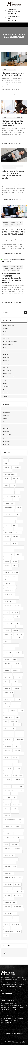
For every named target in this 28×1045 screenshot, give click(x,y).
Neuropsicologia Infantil (8, 377)
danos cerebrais (8, 550)
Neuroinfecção (6, 364)
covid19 (21, 539)
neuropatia (7, 779)
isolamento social (9, 717)
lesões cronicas (8, 724)
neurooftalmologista (17, 775)
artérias (13, 485)
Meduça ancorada (9, 735)
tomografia (7, 895)
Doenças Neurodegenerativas (10, 341)
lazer (17, 717)
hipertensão (7, 706)
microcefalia (7, 750)
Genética (5, 351)
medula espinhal (19, 739)
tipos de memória (18, 891)
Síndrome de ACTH (9, 855)
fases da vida (15, 670)
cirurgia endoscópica (9, 521)
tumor (6, 924)
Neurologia (5, 367)
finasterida (7, 684)
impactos (7, 714)
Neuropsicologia (7, 374)
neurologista (7, 772)
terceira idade (8, 891)
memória (17, 743)
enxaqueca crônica (17, 637)
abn (6, 460)
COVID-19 (14, 539)
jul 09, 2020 (18, 143)
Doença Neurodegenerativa (11, 579)
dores (6, 612)
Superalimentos (8, 880)
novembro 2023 (7, 435)
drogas (17, 616)
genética (7, 703)
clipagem (20, 521)
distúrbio (7, 576)
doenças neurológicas (9, 601)
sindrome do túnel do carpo (11, 859)
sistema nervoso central (10, 877)
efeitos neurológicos (9, 626)
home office (12, 710)
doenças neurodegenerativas (11, 597)
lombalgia (18, 724)
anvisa (6, 485)
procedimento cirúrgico (10, 819)
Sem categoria (15, 226)
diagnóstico (7, 568)
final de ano (14, 681)
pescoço (7, 808)
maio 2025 (5, 422)
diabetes (15, 565)
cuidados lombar (8, 547)
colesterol (7, 525)
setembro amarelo (17, 851)
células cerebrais (8, 510)
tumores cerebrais (9, 931)
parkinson (7, 801)
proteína (20, 819)
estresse (7, 659)
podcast (6, 811)
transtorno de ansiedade (10, 902)
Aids (16, 463)
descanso (7, 565)
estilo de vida (8, 655)
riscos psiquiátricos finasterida (11, 840)
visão (6, 935)
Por (8, 95)
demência (18, 554)
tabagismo (18, 880)
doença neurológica (9, 583)
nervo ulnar (14, 761)
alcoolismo (7, 467)
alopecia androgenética (10, 474)
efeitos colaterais (8, 619)
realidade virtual (8, 833)
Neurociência (8, 764)
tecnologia (17, 884)
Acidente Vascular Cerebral (9, 325)
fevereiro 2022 (6, 441)
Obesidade (7, 786)
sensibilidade (17, 848)
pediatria (7, 804)
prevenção (7, 815)
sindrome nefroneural (9, 862)
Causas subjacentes (9, 507)
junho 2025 (5, 419)
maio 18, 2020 (18, 254)
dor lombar (17, 605)
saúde (6, 844)
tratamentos (19, 909)
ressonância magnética (18, 837)
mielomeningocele (9, 753)
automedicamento (9, 492)
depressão (7, 558)
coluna (14, 525)
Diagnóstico (6, 338)
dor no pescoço (18, 608)
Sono (4, 390)
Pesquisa (5, 380)
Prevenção (12, 69)
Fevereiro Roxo (8, 677)
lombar (6, 728)
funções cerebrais (9, 699)
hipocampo (16, 706)
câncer (15, 500)
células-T (18, 510)
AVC (17, 492)
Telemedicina (6, 393)
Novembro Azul (19, 782)
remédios (7, 837)
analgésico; (15, 478)
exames (17, 663)
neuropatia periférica (18, 779)
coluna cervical (8, 529)
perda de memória (16, 804)
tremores (7, 920)
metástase (17, 746)
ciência (6, 518)
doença (14, 576)
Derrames (5, 335)
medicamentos (19, 732)
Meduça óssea (20, 735)
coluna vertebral (8, 532)
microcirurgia (17, 750)
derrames (15, 561)
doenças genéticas (9, 594)
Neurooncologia (7, 370)
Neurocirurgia (6, 226)
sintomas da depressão (18, 869)
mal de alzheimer (8, 732)
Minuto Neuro (6, 357)
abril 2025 (5, 425)
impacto (21, 710)
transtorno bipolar (9, 899)
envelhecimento (19, 634)
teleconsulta (7, 888)
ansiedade (19, 481)
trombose (15, 920)
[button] (19, 1042)
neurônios (7, 775)
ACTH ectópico (8, 463)
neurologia (17, 768)
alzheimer (7, 478)
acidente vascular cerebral (16, 460)
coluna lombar (18, 529)
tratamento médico (9, 909)
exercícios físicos (16, 666)
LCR (6, 721)
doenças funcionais (9, 590)
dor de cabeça (8, 605)
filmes (6, 681)
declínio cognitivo (8, 554)
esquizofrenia (18, 652)
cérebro (16, 514)
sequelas (7, 851)
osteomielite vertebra (9, 790)
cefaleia (19, 507)
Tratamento (6, 396)
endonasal (15, 630)
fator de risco (8, 674)
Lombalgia (5, 69)
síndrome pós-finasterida (10, 866)
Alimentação (16, 467)
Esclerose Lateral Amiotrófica (11, 645)
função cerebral (8, 695)
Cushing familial (19, 547)
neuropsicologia (8, 782)
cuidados (14, 543)
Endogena (7, 630)
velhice (18, 931)
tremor (15, 917)
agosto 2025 (6, 415)
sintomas (7, 869)
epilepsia (7, 641)
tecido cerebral (8, 884)
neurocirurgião (8, 768)
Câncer (4, 332)
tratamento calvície (17, 906)
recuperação (18, 833)
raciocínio (7, 830)
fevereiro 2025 (6, 432)
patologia (15, 801)
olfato (15, 786)
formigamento (17, 688)
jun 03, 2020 (18, 199)
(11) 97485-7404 (12, 20)
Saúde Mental (14, 844)
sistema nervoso (8, 873)
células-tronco (8, 514)
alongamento (8, 470)
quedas (17, 826)
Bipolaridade (7, 500)
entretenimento (8, 634)
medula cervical (8, 739)
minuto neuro (20, 753)
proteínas (7, 822)
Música (6, 761)
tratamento (7, 906)
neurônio (16, 772)
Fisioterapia (6, 348)
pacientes (20, 790)
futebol (18, 699)
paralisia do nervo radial (10, 797)
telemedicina (17, 888)
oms (21, 786)
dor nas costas (8, 608)
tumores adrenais (16, 928)
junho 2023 (5, 438)
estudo (14, 659)
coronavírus (15, 536)
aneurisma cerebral (9, 481)
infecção (14, 714)
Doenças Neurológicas (8, 345)
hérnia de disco (16, 703)
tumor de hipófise (15, 924)
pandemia (14, 793)
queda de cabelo (8, 826)
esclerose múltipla (9, 648)
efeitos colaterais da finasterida (11, 623)
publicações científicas (17, 822)
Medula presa (8, 743)
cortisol (6, 539)
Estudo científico (8, 663)
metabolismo (8, 746)
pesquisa (15, 808)
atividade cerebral (9, 489)
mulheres (7, 757)
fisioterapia (7, 688)
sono (20, 877)
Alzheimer (5, 328)
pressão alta (15, 811)
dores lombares (8, 616)
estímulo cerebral (18, 655)
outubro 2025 (6, 409)
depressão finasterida (18, 558)
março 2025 (6, 428)
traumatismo (7, 917)
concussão (18, 532)
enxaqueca (7, 637)
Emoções (20, 626)
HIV (6, 710)
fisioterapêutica (16, 684)
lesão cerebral (14, 721)
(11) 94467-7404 (12, 13)
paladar (6, 793)
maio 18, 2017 (18, 302)
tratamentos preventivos (10, 913)
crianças (7, 543)
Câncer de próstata (9, 503)
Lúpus (13, 728)
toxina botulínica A (17, 895)
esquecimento (8, 652)
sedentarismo (8, 848)
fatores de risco (18, 674)
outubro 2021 (6, 444)
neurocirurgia (17, 764)
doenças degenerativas (10, 587)
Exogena (7, 670)
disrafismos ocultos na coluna (11, 572)
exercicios (7, 666)
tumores (7, 928)
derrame (7, 561)
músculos (15, 757)
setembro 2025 (6, 412)
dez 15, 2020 (18, 95)
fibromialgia (17, 677)
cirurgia (13, 518)
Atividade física (20, 489)
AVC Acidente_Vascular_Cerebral (12, 496)
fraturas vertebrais (9, 692)
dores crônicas (15, 612)
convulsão (7, 536)
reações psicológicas (17, 830)
